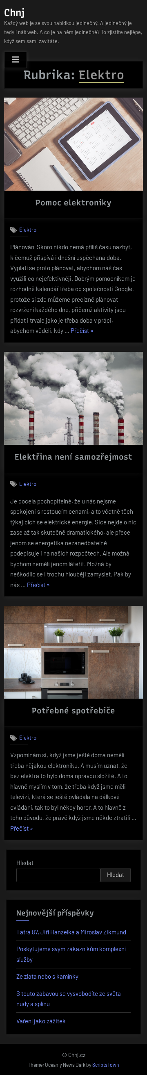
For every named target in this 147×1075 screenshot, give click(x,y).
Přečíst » (82, 331)
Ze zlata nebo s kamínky (47, 976)
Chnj (14, 12)
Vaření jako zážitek (41, 1021)
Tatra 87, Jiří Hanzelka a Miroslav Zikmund (71, 932)
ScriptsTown (105, 1065)
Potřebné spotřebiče (73, 710)
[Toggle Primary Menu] (15, 60)
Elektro (27, 229)
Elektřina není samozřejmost (73, 457)
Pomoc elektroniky (73, 202)
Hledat (24, 862)
